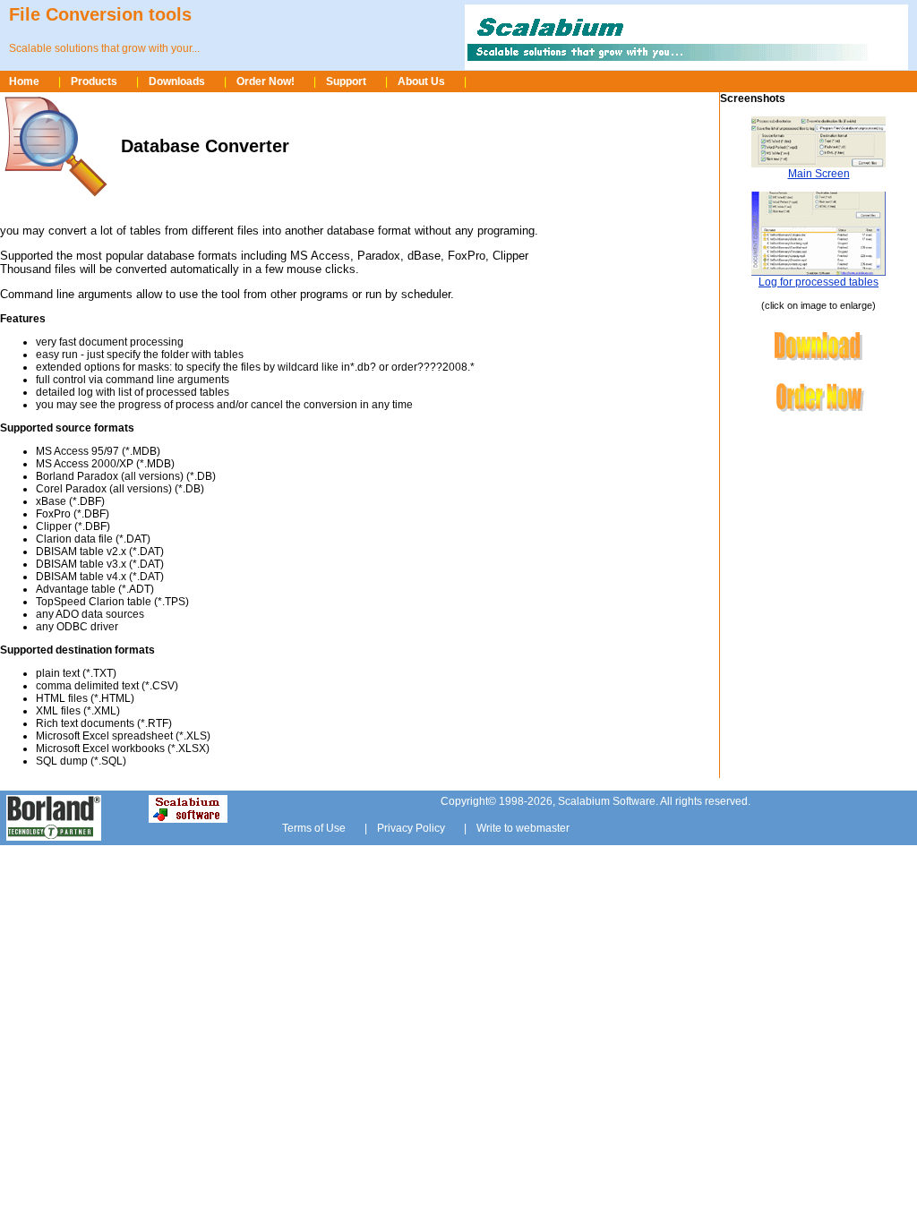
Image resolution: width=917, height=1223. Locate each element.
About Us (421, 81)
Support (346, 81)
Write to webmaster (523, 828)
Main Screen (819, 173)
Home (24, 81)
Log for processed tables (818, 282)
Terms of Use (314, 828)
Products (94, 81)
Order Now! (265, 81)
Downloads (177, 81)
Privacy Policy (411, 828)
